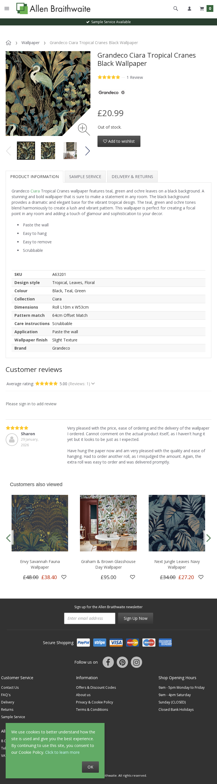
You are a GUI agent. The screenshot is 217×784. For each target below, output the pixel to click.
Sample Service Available (110, 22)
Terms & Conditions (92, 709)
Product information (34, 176)
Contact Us (10, 687)
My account (189, 8)
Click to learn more (62, 752)
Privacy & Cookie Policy (94, 702)
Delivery (7, 702)
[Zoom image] (84, 130)
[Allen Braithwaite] (52, 8)
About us (83, 694)
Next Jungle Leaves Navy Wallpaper (177, 564)
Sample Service (85, 176)
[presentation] (8, 537)
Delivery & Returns (132, 176)
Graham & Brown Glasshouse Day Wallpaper (108, 564)
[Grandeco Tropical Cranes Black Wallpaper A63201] (48, 150)
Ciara (35, 191)
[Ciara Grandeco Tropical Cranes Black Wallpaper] (26, 150)
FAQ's (5, 694)
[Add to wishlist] (64, 577)
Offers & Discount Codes (96, 687)
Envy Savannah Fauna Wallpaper (40, 564)
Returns (7, 709)
